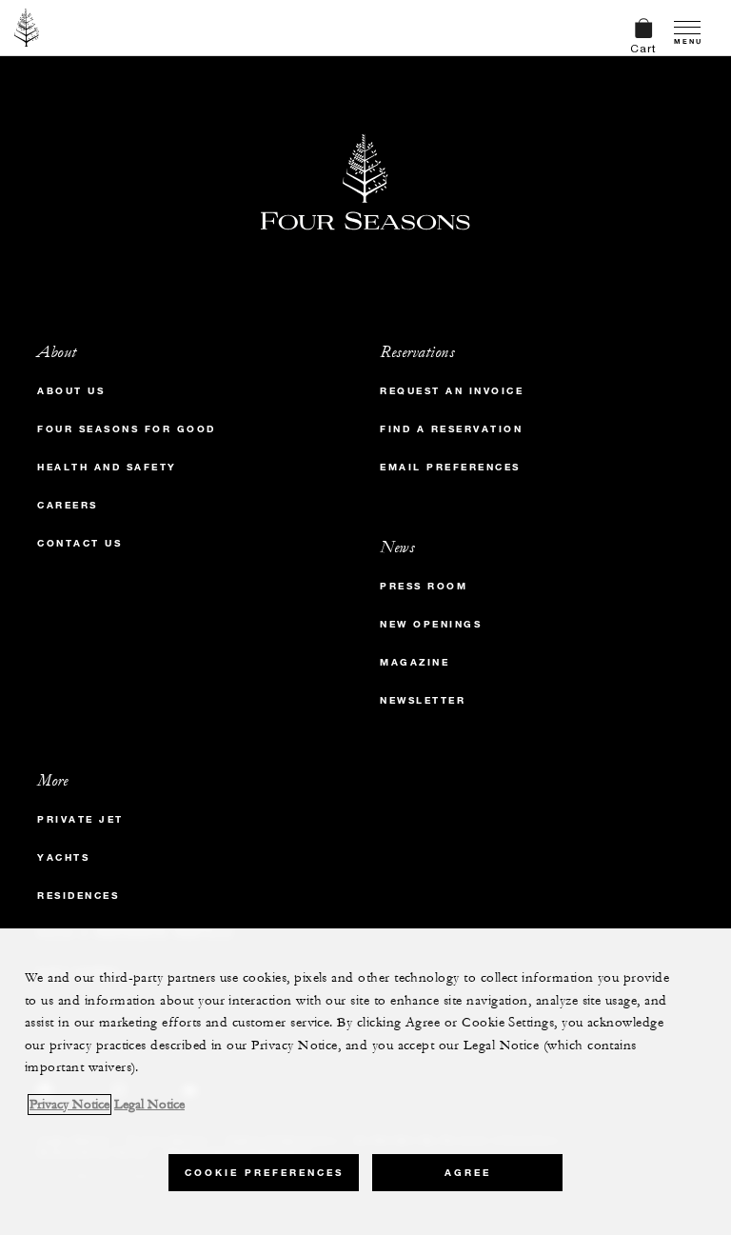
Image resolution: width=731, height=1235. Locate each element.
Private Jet (80, 819)
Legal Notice (149, 1104)
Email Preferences (450, 467)
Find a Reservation (451, 429)
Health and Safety (107, 467)
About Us (71, 391)
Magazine (414, 662)
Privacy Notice (69, 1104)
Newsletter (422, 700)
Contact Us (79, 543)
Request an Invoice (452, 391)
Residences (78, 895)
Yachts (63, 857)
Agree (468, 1172)
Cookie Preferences (264, 1172)
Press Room (423, 586)
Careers (67, 505)
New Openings (431, 624)
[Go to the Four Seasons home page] (27, 28)
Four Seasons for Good (126, 429)
